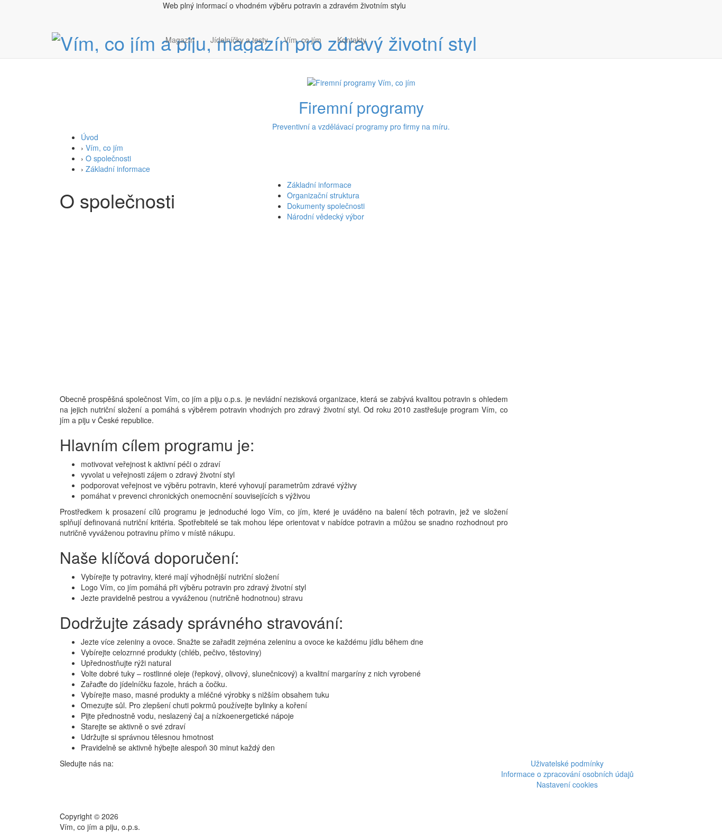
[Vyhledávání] (382, 50)
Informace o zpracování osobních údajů (567, 774)
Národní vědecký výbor (325, 216)
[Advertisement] (361, 314)
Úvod (89, 137)
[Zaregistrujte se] (382, 34)
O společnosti (108, 158)
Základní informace (118, 168)
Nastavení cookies (567, 784)
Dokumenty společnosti (326, 205)
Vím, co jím (302, 39)
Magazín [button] (180, 39)
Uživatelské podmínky (567, 763)
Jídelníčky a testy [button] (239, 39)
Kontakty (351, 39)
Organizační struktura (323, 195)
